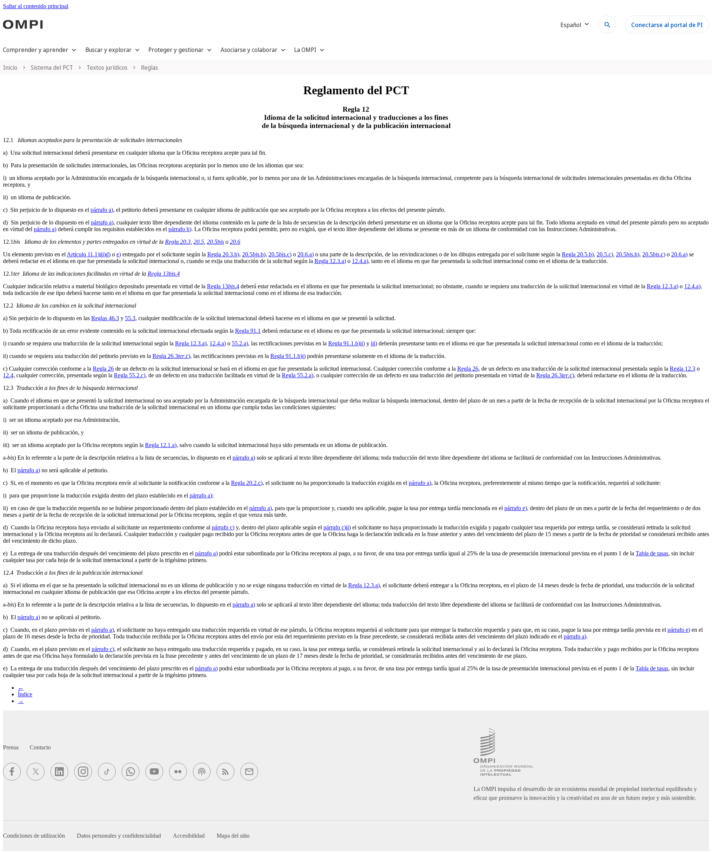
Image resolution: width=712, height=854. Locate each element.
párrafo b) (179, 229)
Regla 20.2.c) (247, 483)
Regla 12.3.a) (330, 261)
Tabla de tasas (652, 553)
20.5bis (215, 242)
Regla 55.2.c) (129, 375)
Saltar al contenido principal (35, 6)
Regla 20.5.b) (578, 254)
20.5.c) (279, 254)
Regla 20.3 (178, 242)
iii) (374, 343)
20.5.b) (254, 254)
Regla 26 (103, 368)
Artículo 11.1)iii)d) (89, 254)
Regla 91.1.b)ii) (346, 343)
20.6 (235, 242)
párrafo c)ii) (337, 527)
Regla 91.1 (248, 331)
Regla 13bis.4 (164, 273)
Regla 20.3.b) (223, 254)
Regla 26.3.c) (171, 356)
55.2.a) (240, 343)
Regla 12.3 (682, 368)
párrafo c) (223, 527)
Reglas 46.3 (105, 318)
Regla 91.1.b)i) (288, 356)
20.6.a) (305, 254)
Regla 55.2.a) (297, 375)
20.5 (199, 242)
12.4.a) (360, 261)
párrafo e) (515, 508)
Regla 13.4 (223, 286)
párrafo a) (101, 210)
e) (118, 254)
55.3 (130, 318)
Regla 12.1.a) (161, 445)
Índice (25, 694)
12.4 (8, 375)
